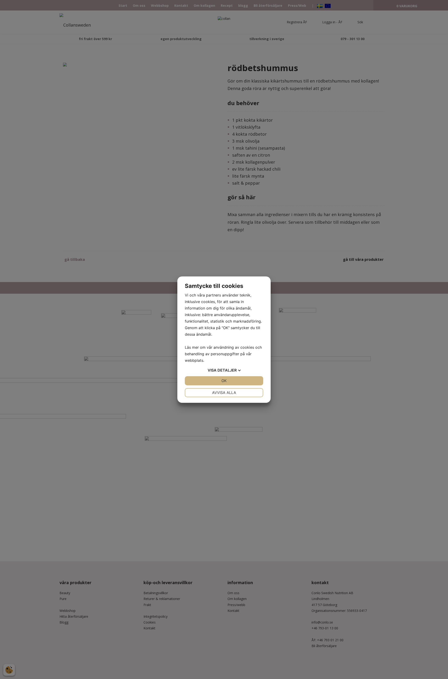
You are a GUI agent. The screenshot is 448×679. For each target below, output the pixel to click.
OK (224, 380)
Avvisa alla (224, 392)
